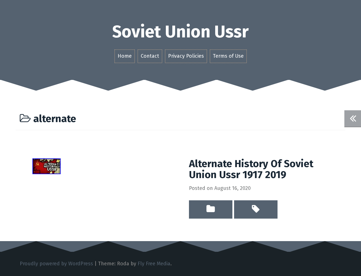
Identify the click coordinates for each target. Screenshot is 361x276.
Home (125, 56)
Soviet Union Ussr (180, 32)
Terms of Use (228, 56)
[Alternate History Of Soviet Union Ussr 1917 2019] (46, 166)
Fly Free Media (154, 264)
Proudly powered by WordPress (56, 264)
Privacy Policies (186, 56)
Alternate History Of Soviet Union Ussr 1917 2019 (251, 169)
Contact (150, 56)
